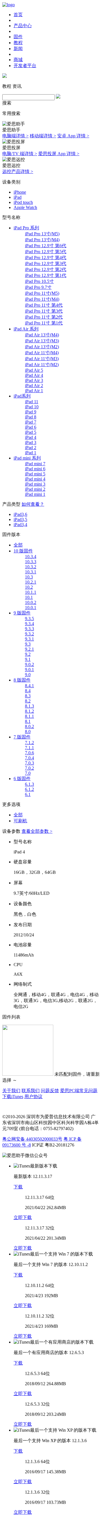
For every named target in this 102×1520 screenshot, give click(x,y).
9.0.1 (29, 669)
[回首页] (8, 4)
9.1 (28, 659)
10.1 (29, 597)
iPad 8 (30, 417)
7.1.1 (29, 747)
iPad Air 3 (34, 380)
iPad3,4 (20, 524)
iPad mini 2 (35, 489)
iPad (18, 197)
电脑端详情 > (15, 135)
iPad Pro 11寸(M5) (42, 293)
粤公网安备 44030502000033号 (32, 1139)
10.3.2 (30, 566)
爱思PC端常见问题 (78, 1090)
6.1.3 (29, 784)
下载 (18, 1186)
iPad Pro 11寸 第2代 (44, 317)
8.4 (28, 690)
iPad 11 (31, 401)
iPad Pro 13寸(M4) (42, 239)
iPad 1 (30, 452)
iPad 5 (30, 432)
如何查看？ (33, 504)
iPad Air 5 (34, 370)
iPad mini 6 (35, 468)
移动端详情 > (43, 135)
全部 (18, 545)
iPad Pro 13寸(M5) (42, 233)
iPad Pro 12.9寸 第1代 (45, 275)
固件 (18, 36)
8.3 (28, 695)
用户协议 (33, 1096)
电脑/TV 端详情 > (19, 153)
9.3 (28, 644)
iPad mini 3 (35, 484)
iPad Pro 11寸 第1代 (44, 323)
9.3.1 (29, 639)
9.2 (28, 654)
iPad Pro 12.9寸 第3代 (45, 263)
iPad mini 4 (35, 479)
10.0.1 (30, 607)
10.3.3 (30, 561)
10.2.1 (30, 582)
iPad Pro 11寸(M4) (42, 299)
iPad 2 (30, 447)
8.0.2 (29, 726)
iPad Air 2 (34, 385)
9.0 (28, 674)
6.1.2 (29, 789)
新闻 (18, 48)
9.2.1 (29, 649)
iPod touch (23, 202)
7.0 (28, 773)
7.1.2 (29, 742)
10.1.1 (30, 592)
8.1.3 (29, 706)
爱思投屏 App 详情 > (58, 153)
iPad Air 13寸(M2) (42, 346)
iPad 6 (30, 427)
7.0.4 (29, 757)
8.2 (28, 701)
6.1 (28, 794)
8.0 (28, 731)
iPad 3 (30, 442)
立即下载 (23, 1217)
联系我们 (31, 1090)
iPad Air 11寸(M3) (42, 358)
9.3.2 (29, 633)
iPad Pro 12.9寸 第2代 (45, 269)
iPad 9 (30, 411)
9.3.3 (29, 628)
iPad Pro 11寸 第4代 (44, 305)
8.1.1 (29, 716)
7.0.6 (29, 752)
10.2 (29, 587)
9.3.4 (29, 623)
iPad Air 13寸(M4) (42, 334)
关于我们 (11, 1090)
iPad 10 (32, 406)
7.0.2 (29, 768)
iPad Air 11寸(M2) (42, 364)
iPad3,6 (20, 514)
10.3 (29, 577)
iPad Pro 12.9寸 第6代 (45, 245)
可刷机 (20, 820)
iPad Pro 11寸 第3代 (44, 311)
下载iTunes (12, 1096)
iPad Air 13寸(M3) (42, 340)
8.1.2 (29, 711)
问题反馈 (50, 1090)
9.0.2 (29, 664)
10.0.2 (30, 602)
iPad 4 (30, 437)
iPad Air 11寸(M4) (42, 352)
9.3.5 (29, 618)
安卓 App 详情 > (73, 135)
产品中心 (23, 25)
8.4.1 (29, 685)
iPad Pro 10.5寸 (39, 281)
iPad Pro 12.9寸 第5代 (45, 251)
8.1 (28, 721)
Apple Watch (25, 207)
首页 (18, 14)
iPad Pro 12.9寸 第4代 (45, 257)
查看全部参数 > (37, 831)
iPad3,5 (20, 519)
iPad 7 (30, 422)
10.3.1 (30, 571)
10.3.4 (30, 556)
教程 (18, 42)
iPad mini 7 (35, 463)
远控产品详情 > (17, 171)
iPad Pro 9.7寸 (38, 287)
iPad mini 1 (35, 494)
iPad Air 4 (34, 375)
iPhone (20, 192)
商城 (18, 59)
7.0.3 (29, 763)
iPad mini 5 (35, 473)
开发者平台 (25, 65)
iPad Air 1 (34, 390)
